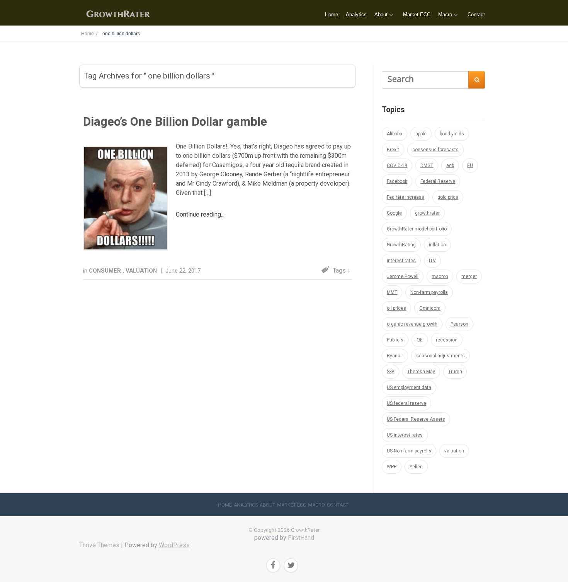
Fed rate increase (405, 197)
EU (470, 165)
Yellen (416, 466)
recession (446, 340)
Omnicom (429, 308)
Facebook (397, 181)
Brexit (393, 149)
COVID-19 (397, 165)
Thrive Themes (99, 545)
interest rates (401, 260)
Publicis (395, 340)
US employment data (409, 387)
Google (394, 213)
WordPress (174, 545)
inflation (437, 244)
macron (440, 276)
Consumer (105, 270)
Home (331, 14)
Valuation (142, 270)
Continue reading (198, 214)
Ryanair (395, 355)
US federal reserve (406, 403)
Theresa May (421, 371)
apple (421, 134)
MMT (392, 292)
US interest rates (405, 435)
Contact (476, 14)
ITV (432, 260)
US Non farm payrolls (409, 451)
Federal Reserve (437, 181)
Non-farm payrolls (429, 292)
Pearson (459, 324)
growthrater (427, 213)
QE (420, 340)
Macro (445, 14)
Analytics (356, 14)
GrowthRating (401, 244)
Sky (390, 371)
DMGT (426, 165)
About (381, 14)
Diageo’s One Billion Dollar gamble (175, 121)
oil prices (396, 308)
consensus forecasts (435, 149)
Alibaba (394, 134)
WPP (391, 466)
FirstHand (301, 537)
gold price (447, 197)
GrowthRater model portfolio (417, 229)
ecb (450, 165)
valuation (454, 451)
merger (469, 276)
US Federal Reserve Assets (416, 419)
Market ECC (416, 14)
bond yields (452, 134)
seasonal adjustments (440, 355)
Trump (455, 371)
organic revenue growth (412, 324)
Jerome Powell (402, 276)
